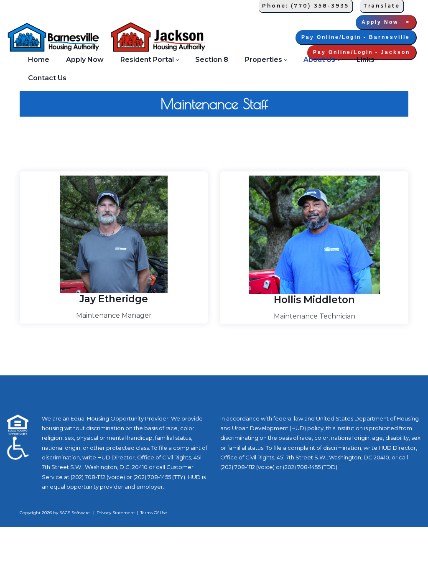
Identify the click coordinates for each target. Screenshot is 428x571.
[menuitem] (39, 59)
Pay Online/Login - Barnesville (355, 37)
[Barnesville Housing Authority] (53, 38)
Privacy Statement (116, 512)
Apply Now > (386, 22)
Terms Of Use (153, 512)
